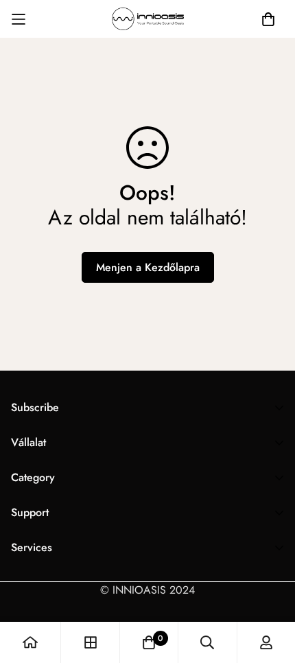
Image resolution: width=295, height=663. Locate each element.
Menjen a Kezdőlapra (148, 267)
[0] (149, 642)
